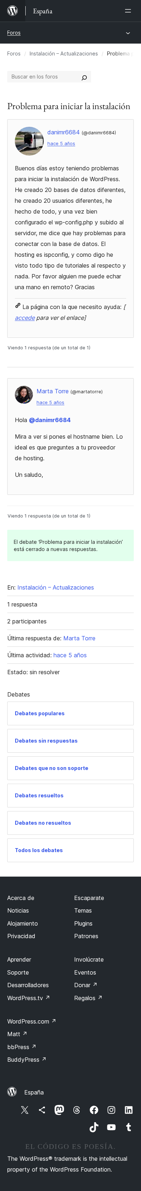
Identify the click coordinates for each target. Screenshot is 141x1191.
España (34, 1092)
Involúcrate (89, 959)
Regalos (88, 998)
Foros (14, 33)
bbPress (22, 1047)
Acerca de (20, 897)
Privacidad (21, 936)
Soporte (18, 972)
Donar (86, 985)
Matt (17, 1034)
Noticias (18, 910)
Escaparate (89, 897)
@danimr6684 (50, 420)
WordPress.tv (28, 998)
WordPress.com (31, 1021)
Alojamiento (22, 923)
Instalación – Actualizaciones (64, 53)
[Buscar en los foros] (84, 76)
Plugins (83, 923)
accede (25, 317)
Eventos (85, 972)
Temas (83, 910)
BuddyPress (27, 1059)
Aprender (19, 959)
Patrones (86, 936)
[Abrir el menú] (129, 11)
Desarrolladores (28, 985)
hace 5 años (61, 143)
